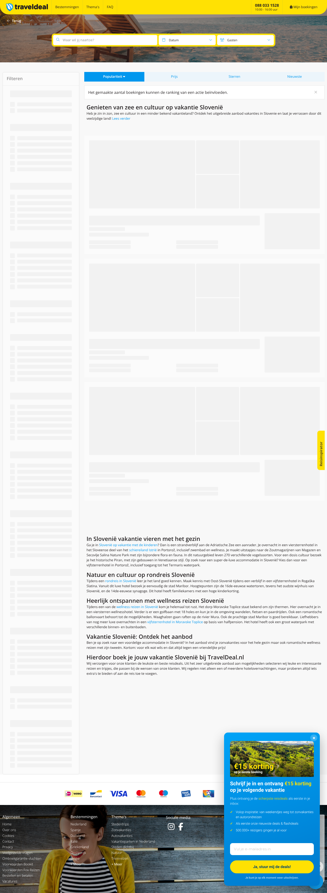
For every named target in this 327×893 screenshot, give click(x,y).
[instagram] (171, 826)
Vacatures (9, 881)
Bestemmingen (67, 7)
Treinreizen (119, 858)
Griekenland (80, 847)
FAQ (110, 7)
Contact (8, 841)
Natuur (116, 853)
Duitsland (78, 836)
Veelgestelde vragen (17, 853)
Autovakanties (121, 836)
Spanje (76, 830)
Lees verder (121, 118)
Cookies (8, 836)
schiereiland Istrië (143, 550)
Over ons (9, 830)
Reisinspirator (321, 454)
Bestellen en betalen (17, 875)
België (75, 858)
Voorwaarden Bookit (17, 864)
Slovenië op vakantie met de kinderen (128, 545)
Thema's (93, 7)
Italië (74, 841)
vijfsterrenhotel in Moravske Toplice (175, 622)
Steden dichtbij (122, 847)
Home (6, 824)
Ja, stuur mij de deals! (272, 866)
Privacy (7, 847)
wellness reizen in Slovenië (137, 607)
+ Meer (76, 864)
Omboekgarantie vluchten (21, 858)
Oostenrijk (78, 853)
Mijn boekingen (305, 7)
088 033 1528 (267, 5)
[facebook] (180, 826)
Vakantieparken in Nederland (133, 841)
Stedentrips (120, 824)
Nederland (78, 824)
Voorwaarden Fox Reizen (21, 870)
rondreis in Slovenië (120, 581)
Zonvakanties (121, 830)
